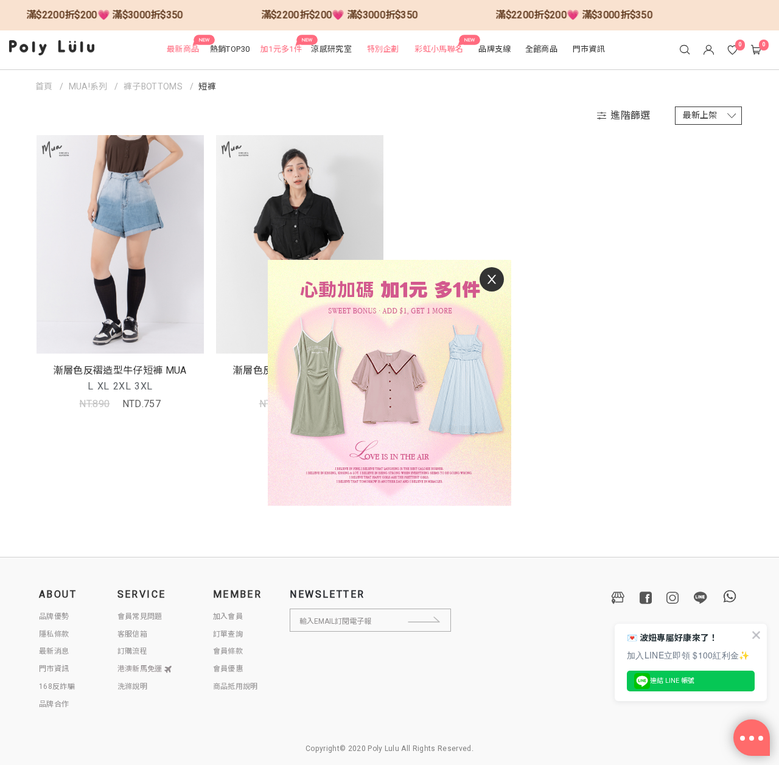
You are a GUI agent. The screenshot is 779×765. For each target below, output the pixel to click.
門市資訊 (54, 668)
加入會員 (228, 616)
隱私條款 (54, 634)
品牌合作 (54, 704)
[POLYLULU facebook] (646, 597)
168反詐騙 (57, 686)
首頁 (45, 86)
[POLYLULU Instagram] (672, 597)
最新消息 (54, 651)
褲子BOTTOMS (153, 86)
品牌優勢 (54, 616)
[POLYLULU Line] (700, 597)
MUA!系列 (88, 86)
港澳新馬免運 (140, 668)
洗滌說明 (132, 686)
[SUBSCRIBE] (434, 619)
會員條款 (228, 651)
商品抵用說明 (235, 686)
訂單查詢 (228, 634)
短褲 (207, 86)
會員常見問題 (139, 616)
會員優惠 (228, 668)
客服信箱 (132, 634)
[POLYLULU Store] (618, 597)
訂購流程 (132, 651)
